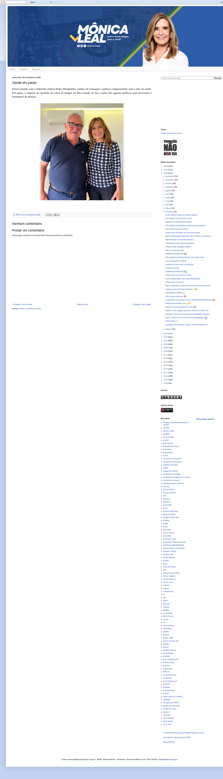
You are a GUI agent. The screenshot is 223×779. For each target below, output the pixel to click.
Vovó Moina (168, 721)
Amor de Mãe (168, 437)
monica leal (168, 613)
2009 (166, 383)
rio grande (167, 678)
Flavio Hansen (169, 533)
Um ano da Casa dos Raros (176, 229)
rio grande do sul (170, 681)
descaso (166, 486)
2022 (166, 337)
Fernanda (167, 530)
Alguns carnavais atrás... (175, 250)
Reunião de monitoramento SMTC (177, 737)
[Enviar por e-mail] (46, 214)
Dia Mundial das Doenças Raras (178, 218)
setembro (170, 187)
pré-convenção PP (170, 659)
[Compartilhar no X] (52, 214)
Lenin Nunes (168, 591)
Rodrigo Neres (169, 690)
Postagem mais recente (22, 304)
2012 (166, 373)
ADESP (166, 428)
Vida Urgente (168, 718)
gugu (165, 564)
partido (166, 632)
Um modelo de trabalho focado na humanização (185, 225)
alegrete (166, 434)
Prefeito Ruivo (169, 662)
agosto (169, 190)
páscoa (166, 635)
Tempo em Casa (170, 709)
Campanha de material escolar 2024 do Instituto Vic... (187, 325)
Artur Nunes (168, 443)
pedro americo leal (171, 641)
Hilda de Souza (169, 567)
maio (168, 201)
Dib (164, 496)
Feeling (166, 520)
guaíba (166, 561)
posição (166, 656)
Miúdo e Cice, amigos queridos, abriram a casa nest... (187, 310)
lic (164, 595)
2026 (166, 166)
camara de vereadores (172, 459)
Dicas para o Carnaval (174, 282)
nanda (165, 619)
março (168, 208)
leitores (166, 588)
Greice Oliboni (169, 557)
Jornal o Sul (168, 582)
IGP (164, 570)
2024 (166, 173)
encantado (167, 505)
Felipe (165, 524)
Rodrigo (166, 687)
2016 (166, 358)
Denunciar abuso (205, 419)
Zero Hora (167, 724)
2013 (166, 369)
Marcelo (166, 604)
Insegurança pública (171, 573)
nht (164, 622)
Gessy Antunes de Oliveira (174, 548)
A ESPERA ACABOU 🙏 (175, 293)
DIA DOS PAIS (169, 742)
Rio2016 (166, 684)
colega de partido (170, 471)
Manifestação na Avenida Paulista (179, 240)
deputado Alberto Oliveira (173, 483)
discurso (166, 499)
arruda (166, 440)
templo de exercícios (171, 706)
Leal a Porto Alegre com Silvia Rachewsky (182, 279)
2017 (166, 355)
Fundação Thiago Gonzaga (174, 542)
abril (168, 205)
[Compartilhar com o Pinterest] (58, 214)
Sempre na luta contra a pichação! (179, 264)
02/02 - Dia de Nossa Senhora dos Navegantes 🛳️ (186, 318)
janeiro (169, 329)
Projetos (23, 69)
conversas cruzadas (171, 480)
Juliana (166, 585)
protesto (166, 666)
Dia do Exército (169, 493)
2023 (166, 334)
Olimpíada (167, 629)
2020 (166, 344)
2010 (166, 380)
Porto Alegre (168, 653)
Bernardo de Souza (171, 446)
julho (168, 194)
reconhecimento (169, 675)
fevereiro (169, 212)
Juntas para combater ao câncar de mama (182, 233)
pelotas (166, 644)
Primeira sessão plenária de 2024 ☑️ (180, 307)
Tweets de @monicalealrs (171, 133)
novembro (170, 180)
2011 (166, 376)
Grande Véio (168, 554)
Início (12, 69)
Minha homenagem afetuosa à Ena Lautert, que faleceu (188, 236)
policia (166, 647)
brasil (165, 456)
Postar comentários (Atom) (30, 309)
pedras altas (168, 638)
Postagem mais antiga (142, 304)
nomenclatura (168, 626)
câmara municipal (170, 465)
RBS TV (166, 672)
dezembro (170, 176)
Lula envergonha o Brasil (175, 261)
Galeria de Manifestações (173, 545)
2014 (166, 365)
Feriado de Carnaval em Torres (178, 275)
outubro (169, 183)
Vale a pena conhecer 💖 (175, 296)
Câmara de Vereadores (172, 462)
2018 (166, 351)
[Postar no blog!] (49, 214)
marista (166, 607)
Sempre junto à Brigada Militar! (178, 247)
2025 (166, 170)
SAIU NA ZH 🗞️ (171, 321)
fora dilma (167, 536)
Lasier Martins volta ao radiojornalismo (181, 215)
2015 (166, 362)
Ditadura (166, 502)
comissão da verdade (172, 474)
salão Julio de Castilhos (173, 697)
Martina (166, 610)
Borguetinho (168, 453)
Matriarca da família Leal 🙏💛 (178, 303)
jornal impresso (169, 579)
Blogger (174, 759)
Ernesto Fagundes (170, 511)
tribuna (166, 712)
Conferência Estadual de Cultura (176, 477)
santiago (166, 700)
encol (165, 508)
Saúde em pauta (172, 268)
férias (165, 527)
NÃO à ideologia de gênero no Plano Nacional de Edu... (188, 286)
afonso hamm (168, 431)
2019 (166, 348)
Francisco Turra (169, 539)
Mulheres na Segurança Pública (178, 222)
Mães (165, 601)
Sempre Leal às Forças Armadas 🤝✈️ (181, 289)
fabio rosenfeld (169, 514)
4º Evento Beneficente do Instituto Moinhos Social (183, 733)
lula (164, 598)
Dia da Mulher (169, 489)
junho (168, 198)
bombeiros (167, 449)
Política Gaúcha (169, 650)
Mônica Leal (168, 616)
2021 (166, 341)
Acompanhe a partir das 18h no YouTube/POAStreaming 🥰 (190, 300)
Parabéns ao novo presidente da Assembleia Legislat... (188, 314)
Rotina (166, 693)
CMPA (165, 468)
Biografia (36, 69)
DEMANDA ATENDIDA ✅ (175, 254)
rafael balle (167, 669)
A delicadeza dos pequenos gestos (179, 243)
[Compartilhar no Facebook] (55, 214)
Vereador (167, 715)
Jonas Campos (169, 576)
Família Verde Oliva (171, 517)
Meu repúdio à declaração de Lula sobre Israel (184, 257)
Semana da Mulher (171, 703)
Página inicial (82, 304)
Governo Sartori (169, 551)
